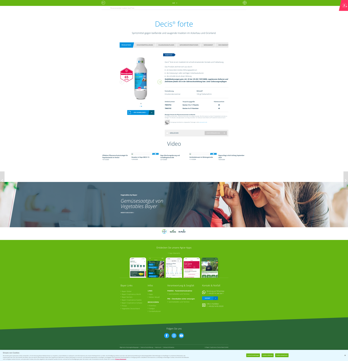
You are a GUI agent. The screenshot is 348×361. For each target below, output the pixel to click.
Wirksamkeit (208, 45)
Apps (151, 294)
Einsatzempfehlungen (145, 45)
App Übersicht (174, 253)
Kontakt (207, 298)
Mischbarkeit (223, 45)
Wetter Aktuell (154, 297)
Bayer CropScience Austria (131, 300)
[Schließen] (345, 355)
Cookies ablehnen (268, 355)
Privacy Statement (120, 359)
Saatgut (152, 308)
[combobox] (140, 112)
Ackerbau (152, 305)
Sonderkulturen (155, 311)
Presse (124, 306)
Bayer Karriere (127, 297)
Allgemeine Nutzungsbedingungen (129, 347)
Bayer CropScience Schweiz (132, 303)
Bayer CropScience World (131, 294)
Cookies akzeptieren (282, 355)
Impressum (158, 347)
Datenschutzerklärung (147, 347)
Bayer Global (126, 291)
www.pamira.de (203, 122)
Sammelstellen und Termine (179, 294)
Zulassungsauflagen (166, 45)
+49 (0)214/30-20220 (215, 306)
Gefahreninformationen (189, 45)
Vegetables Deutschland (131, 308)
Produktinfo (126, 45)
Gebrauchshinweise (168, 347)
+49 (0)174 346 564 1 (216, 293)
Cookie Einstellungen (253, 355)
